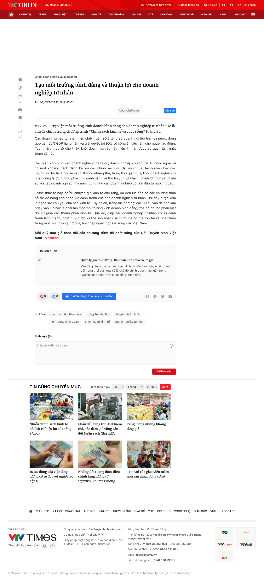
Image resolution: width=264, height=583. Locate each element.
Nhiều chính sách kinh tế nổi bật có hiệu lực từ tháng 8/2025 (50, 429)
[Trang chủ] (11, 14)
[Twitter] (162, 296)
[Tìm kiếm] (233, 5)
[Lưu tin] (20, 118)
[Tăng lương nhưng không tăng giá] (149, 406)
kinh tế (96, 14)
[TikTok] (52, 546)
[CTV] (224, 544)
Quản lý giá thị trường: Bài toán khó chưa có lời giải (117, 260)
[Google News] (129, 111)
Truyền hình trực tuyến (158, 5)
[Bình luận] (20, 96)
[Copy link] (20, 88)
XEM (165, 387)
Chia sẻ (170, 110)
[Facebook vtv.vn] (225, 5)
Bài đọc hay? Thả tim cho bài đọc (92, 296)
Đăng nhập (249, 5)
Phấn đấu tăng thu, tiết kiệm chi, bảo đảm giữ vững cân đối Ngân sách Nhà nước (100, 429)
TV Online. (51, 238)
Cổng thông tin (190, 5)
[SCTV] (224, 556)
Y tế (150, 14)
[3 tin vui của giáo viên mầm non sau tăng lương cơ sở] (149, 454)
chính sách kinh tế (97, 321)
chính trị (25, 14)
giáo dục (207, 14)
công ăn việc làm (98, 314)
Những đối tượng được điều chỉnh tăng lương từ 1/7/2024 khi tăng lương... (99, 476)
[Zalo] (155, 296)
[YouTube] (44, 546)
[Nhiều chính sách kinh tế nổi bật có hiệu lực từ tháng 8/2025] (51, 406)
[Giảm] (20, 138)
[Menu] (253, 14)
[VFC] (224, 532)
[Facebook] (20, 80)
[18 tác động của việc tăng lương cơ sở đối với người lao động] (51, 454)
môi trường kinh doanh (65, 321)
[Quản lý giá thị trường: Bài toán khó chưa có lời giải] (58, 270)
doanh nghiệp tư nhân (129, 321)
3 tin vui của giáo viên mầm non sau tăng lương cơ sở (148, 474)
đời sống (166, 14)
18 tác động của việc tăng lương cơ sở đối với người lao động (51, 476)
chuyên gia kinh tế (127, 314)
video (223, 14)
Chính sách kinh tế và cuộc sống (56, 77)
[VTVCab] (246, 544)
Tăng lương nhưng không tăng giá (146, 426)
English (212, 5)
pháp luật (60, 14)
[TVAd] (246, 532)
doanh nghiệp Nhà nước (66, 314)
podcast (240, 14)
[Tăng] (20, 126)
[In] (20, 109)
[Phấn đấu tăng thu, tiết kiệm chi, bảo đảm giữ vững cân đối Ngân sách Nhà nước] (100, 406)
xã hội (42, 14)
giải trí (136, 14)
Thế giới (79, 14)
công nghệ (187, 14)
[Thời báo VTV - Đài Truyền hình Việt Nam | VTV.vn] (23, 5)
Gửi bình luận (164, 371)
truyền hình (116, 14)
